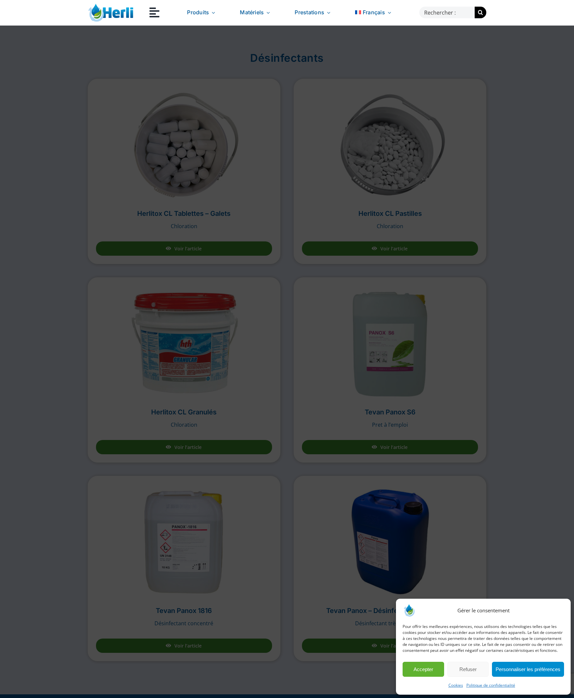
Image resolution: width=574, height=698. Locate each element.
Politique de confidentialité (490, 685)
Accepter (423, 669)
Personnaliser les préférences (528, 669)
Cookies (455, 685)
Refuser (468, 669)
